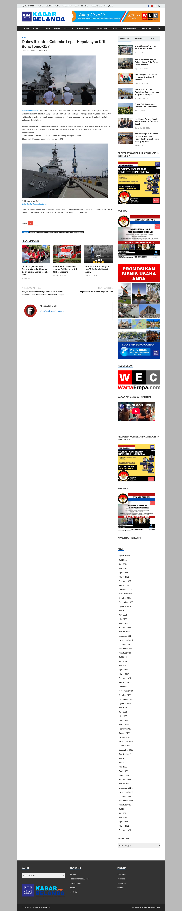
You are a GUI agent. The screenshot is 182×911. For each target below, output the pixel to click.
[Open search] (159, 28)
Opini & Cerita (101, 29)
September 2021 (126, 800)
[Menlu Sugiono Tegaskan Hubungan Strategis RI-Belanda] (125, 74)
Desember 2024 (125, 636)
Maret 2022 (124, 775)
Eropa (57, 29)
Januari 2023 (124, 733)
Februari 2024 (125, 678)
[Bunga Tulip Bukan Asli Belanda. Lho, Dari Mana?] (125, 104)
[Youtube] (151, 6)
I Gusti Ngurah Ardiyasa (56, 232)
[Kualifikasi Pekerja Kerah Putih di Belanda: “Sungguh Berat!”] (125, 119)
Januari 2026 (124, 585)
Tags (152, 38)
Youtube (121, 878)
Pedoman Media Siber (45, 6)
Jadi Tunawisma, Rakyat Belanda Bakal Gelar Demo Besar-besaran (146, 62)
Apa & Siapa (145, 29)
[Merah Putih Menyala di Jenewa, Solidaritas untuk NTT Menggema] (67, 255)
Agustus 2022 (125, 754)
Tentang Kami (67, 6)
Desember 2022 (125, 737)
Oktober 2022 (125, 745)
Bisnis (47, 29)
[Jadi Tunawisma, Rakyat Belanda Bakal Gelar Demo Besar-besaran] (125, 60)
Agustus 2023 (125, 703)
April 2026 (123, 572)
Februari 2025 (125, 627)
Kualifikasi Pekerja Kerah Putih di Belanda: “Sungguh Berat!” (146, 121)
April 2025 (123, 623)
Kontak (76, 6)
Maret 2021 (124, 826)
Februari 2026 (125, 581)
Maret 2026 (124, 577)
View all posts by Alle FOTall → (52, 311)
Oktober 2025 (125, 598)
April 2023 (123, 720)
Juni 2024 (123, 661)
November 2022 (126, 741)
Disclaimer (84, 6)
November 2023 (126, 691)
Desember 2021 (125, 788)
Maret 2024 (124, 674)
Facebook (121, 874)
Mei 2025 (123, 619)
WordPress (146, 907)
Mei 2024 (123, 665)
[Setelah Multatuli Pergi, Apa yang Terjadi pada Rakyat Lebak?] (98, 255)
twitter (120, 887)
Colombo (34, 232)
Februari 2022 (125, 779)
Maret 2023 (124, 724)
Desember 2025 (125, 589)
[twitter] (158, 6)
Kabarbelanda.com (30, 110)
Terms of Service (96, 6)
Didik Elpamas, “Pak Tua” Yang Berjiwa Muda (145, 47)
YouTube (73, 892)
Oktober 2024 (125, 644)
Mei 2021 (123, 817)
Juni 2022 (123, 762)
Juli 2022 (123, 758)
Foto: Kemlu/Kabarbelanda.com (35, 204)
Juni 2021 (123, 813)
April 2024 (123, 669)
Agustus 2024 (125, 653)
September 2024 (126, 648)
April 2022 (123, 771)
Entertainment (128, 29)
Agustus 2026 (125, 555)
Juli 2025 (123, 610)
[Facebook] (148, 6)
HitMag (157, 907)
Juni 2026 (123, 564)
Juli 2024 (123, 657)
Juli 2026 (123, 560)
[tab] (124, 38)
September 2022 (126, 750)
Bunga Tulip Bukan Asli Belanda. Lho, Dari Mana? (146, 105)
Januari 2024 (124, 682)
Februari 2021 (125, 830)
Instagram (121, 883)
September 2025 (126, 602)
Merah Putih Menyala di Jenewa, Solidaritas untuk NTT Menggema (65, 269)
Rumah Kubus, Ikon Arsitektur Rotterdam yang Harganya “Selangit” (147, 92)
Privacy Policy (108, 6)
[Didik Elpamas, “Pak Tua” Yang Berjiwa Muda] (125, 46)
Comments (139, 38)
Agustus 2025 (125, 606)
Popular (124, 38)
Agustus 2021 (125, 804)
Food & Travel (83, 29)
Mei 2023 (123, 716)
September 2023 (126, 699)
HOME (26, 29)
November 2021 (126, 792)
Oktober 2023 (125, 695)
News (35, 29)
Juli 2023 (123, 707)
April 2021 (123, 821)
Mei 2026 (123, 568)
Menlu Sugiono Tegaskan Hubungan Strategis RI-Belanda (146, 77)
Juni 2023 (123, 712)
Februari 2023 (125, 729)
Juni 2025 (123, 615)
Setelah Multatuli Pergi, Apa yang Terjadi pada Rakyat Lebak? (97, 269)
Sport (114, 29)
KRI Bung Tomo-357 (75, 232)
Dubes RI (42, 232)
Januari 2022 (124, 783)
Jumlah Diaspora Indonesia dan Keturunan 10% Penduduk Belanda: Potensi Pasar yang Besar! (147, 137)
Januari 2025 (124, 631)
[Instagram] (155, 6)
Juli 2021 (123, 809)
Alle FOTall (43, 51)
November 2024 (126, 640)
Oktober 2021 (125, 796)
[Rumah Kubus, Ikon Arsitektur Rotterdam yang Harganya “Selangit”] (125, 89)
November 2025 (126, 593)
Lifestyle (68, 29)
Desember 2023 (125, 686)
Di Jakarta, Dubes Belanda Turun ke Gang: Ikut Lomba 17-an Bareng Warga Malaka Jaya (35, 270)
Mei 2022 (123, 766)
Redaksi (57, 6)
